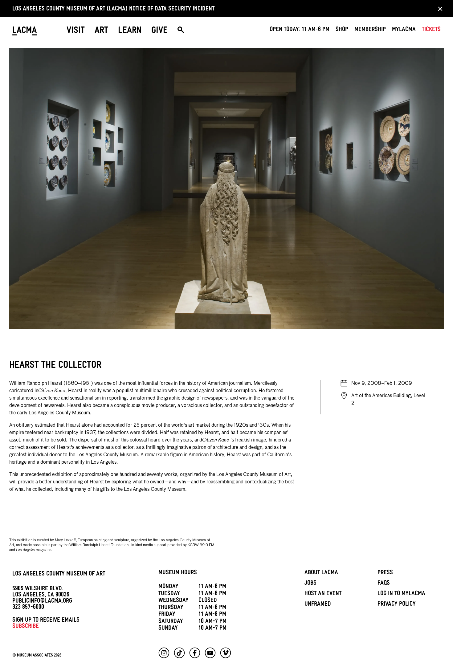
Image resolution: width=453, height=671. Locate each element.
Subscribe (25, 627)
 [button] (181, 31)
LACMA (24, 31)
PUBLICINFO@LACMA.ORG (42, 601)
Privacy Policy (396, 604)
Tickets (431, 30)
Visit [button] (76, 31)
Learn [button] (129, 31)
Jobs (310, 583)
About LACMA (321, 573)
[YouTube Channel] (210, 652)
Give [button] (159, 31)
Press (385, 573)
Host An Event (322, 594)
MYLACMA (404, 30)
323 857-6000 (28, 607)
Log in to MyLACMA (401, 594)
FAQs (383, 583)
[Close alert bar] (438, 8)
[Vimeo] (225, 652)
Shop (342, 30)
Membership (370, 30)
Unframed (317, 604)
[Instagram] (163, 652)
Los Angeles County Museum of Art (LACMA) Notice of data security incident (113, 9)
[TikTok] (179, 652)
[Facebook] (194, 652)
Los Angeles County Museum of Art (58, 574)
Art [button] (101, 31)
